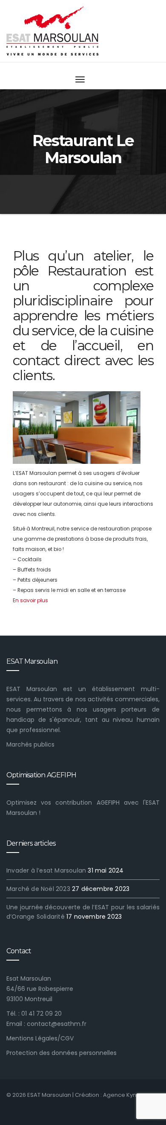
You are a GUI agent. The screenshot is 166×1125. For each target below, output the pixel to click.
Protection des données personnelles (61, 1053)
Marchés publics (30, 744)
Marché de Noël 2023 (38, 889)
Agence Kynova (125, 1095)
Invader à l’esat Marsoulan (46, 870)
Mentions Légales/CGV (40, 1038)
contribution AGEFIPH (87, 802)
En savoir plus (30, 600)
